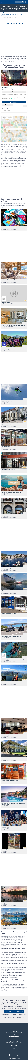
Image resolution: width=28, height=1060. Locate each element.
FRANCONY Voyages (7, 88)
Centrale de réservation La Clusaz (9, 279)
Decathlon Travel (5, 348)
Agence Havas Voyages (6, 424)
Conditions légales (14, 1041)
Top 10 (8, 23)
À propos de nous (14, 1030)
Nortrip (3, 903)
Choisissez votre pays (14, 1055)
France (2, 12)
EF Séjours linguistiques (7, 735)
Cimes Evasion (4, 226)
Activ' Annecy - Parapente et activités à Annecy (12, 659)
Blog (14, 1034)
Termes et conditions (14, 1039)
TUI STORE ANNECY (5, 515)
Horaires (8, 104)
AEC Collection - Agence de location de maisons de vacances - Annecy (13, 804)
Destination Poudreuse (6, 401)
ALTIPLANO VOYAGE (6, 925)
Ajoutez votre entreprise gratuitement (14, 1011)
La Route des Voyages (6, 568)
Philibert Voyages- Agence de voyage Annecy (12, 492)
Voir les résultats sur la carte (14, 129)
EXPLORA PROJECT (5, 827)
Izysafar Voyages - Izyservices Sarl (9, 780)
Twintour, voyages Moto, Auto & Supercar (11, 636)
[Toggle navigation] (25, 2)
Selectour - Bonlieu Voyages (8, 469)
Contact (14, 1048)
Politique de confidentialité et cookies (14, 1042)
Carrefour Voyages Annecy (7, 850)
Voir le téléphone (14, 102)
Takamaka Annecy (5, 682)
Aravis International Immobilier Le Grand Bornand (13, 325)
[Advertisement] (14, 41)
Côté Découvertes (5, 302)
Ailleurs (3, 591)
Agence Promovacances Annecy (8, 613)
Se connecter (14, 1031)
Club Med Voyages (5, 446)
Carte (14, 92)
